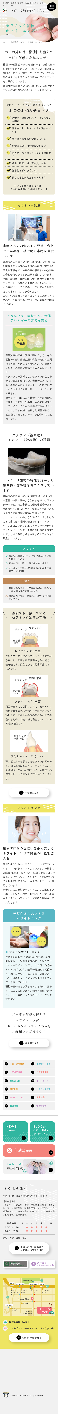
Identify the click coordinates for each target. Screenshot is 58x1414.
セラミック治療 (43, 1089)
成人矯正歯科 (42, 1072)
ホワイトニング (17, 1097)
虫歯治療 (40, 1097)
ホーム (5, 42)
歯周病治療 (41, 1106)
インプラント (42, 1081)
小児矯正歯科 (16, 1072)
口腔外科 (14, 1089)
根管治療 (14, 1106)
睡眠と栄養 (15, 1081)
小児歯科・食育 (43, 1064)
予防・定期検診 (17, 1064)
